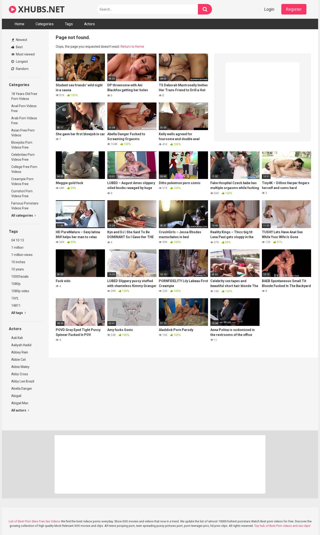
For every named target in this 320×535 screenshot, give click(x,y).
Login (269, 9)
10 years (17, 269)
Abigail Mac (19, 403)
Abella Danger (21, 388)
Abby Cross (19, 374)
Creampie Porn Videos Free (22, 181)
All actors (19, 410)
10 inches (18, 262)
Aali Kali (17, 338)
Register (294, 9)
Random (22, 69)
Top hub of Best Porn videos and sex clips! (282, 526)
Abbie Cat (18, 359)
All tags (17, 313)
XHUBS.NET (40, 9)
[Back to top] (304, 521)
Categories (45, 24)
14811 (16, 305)
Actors (89, 24)
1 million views (22, 255)
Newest (21, 40)
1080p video (20, 291)
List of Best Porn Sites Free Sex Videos (34, 521)
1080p (16, 284)
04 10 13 (17, 240)
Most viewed (25, 54)
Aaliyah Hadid (21, 345)
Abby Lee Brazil (22, 381)
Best (19, 47)
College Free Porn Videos (24, 169)
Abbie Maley (20, 367)
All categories (22, 215)
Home (19, 24)
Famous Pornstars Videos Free (24, 205)
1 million (17, 247)
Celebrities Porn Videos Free (23, 157)
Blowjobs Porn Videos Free (21, 145)
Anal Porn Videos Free (24, 108)
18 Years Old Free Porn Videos (24, 96)
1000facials (20, 276)
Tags (69, 24)
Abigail (16, 396)
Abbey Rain (19, 352)
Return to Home (132, 46)
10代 (14, 298)
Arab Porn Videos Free (24, 120)
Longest (21, 61)
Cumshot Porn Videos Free (22, 193)
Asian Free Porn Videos (23, 132)
